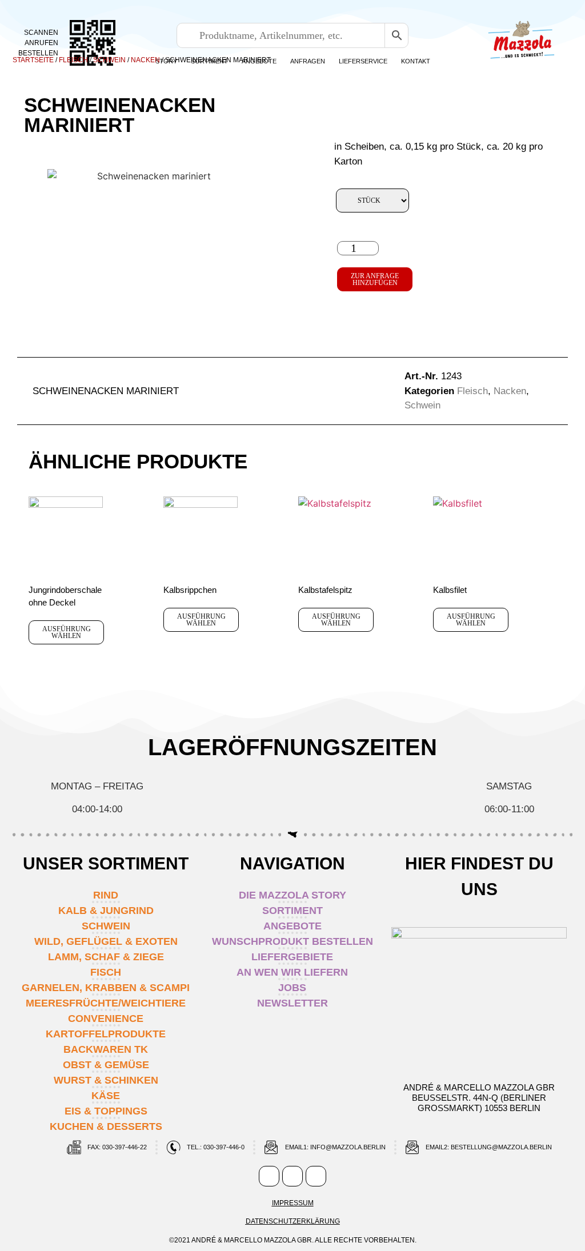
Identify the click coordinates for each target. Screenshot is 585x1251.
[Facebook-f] (269, 1176)
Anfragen (307, 61)
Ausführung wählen (66, 632)
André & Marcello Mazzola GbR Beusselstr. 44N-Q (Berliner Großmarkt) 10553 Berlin (479, 1097)
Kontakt (415, 61)
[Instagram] (292, 1176)
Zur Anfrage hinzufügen (375, 279)
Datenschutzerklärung (293, 1221)
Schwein (109, 60)
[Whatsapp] (316, 1176)
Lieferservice (363, 61)
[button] (252, 391)
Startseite (33, 60)
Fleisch (73, 60)
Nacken (145, 60)
